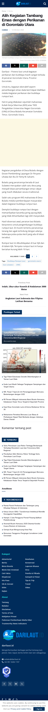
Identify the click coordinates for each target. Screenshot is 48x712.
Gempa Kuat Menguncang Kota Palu (18, 530)
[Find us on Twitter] (10, 684)
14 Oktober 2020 (18, 30)
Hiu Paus (5, 580)
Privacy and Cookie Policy (21, 709)
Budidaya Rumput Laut (16, 261)
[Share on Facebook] (6, 66)
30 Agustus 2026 (10, 341)
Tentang (5, 602)
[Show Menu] (3, 3)
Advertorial (6, 559)
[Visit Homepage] (24, 3)
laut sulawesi (8, 265)
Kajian (4, 591)
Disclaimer (6, 609)
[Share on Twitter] (15, 66)
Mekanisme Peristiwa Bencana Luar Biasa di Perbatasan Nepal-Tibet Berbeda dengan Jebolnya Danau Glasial (23, 417)
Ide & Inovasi (7, 584)
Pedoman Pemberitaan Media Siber (17, 620)
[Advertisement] (24, 142)
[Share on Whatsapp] (24, 66)
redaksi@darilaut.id (12, 659)
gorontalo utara (34, 261)
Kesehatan (29, 559)
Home (4, 11)
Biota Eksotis (7, 566)
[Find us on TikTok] (13, 699)
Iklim (4, 587)
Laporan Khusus (32, 566)
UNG (18, 265)
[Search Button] (44, 3)
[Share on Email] (33, 66)
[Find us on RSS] (22, 684)
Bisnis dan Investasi (10, 570)
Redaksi (5, 606)
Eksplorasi (6, 577)
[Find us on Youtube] (16, 684)
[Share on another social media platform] (42, 66)
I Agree (39, 709)
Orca (27, 570)
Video (27, 587)
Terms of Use (7, 613)
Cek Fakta (6, 573)
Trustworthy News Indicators (14, 623)
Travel (27, 584)
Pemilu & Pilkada (32, 573)
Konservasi (29, 563)
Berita (10, 11)
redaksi (5, 30)
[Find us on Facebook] (4, 684)
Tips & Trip (29, 580)
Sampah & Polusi (32, 577)
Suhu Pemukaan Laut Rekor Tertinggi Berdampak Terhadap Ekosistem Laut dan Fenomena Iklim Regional (21, 335)
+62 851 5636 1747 (11, 662)
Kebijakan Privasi (9, 616)
